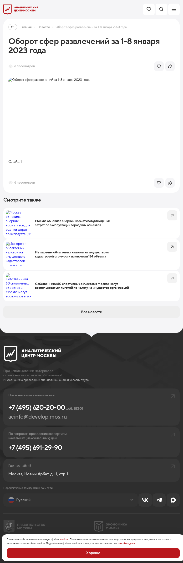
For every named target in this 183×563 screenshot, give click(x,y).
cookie (64, 539)
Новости (43, 27)
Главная (25, 27)
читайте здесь (126, 543)
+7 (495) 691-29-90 (35, 448)
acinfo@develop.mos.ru (37, 417)
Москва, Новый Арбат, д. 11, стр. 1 (38, 474)
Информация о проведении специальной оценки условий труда (46, 380)
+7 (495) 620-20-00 (45, 408)
